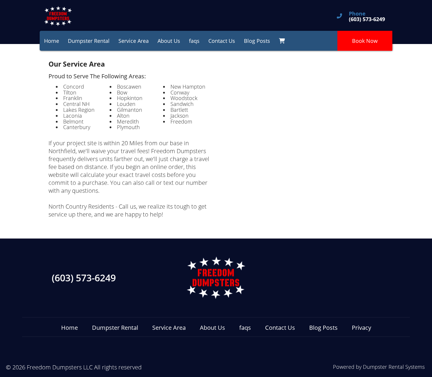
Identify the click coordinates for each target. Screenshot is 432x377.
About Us (169, 40)
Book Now (365, 40)
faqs (194, 40)
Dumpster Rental (89, 40)
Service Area (133, 40)
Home (51, 40)
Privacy (361, 328)
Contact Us (221, 40)
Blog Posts (257, 40)
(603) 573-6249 (84, 278)
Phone (357, 14)
